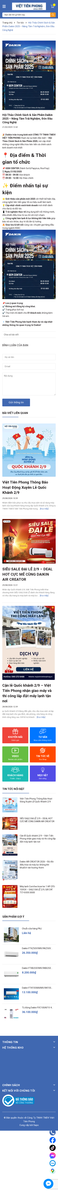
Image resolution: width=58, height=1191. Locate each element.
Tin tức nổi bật (13, 789)
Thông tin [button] (10, 1042)
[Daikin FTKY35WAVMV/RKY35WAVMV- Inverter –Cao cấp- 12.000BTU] (11, 993)
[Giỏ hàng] (53, 6)
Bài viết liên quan (15, 413)
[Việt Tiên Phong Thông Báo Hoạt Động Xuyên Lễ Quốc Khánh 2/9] (29, 450)
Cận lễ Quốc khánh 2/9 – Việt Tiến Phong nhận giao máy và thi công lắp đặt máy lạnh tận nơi (38, 838)
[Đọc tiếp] (44, 509)
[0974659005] (52, 1132)
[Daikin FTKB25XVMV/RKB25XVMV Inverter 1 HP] (11, 974)
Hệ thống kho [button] (13, 1047)
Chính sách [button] (11, 1085)
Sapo (36, 1125)
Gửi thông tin (16, 402)
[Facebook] (52, 1140)
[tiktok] (52, 1148)
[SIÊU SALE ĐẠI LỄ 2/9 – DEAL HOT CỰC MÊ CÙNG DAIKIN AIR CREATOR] (29, 541)
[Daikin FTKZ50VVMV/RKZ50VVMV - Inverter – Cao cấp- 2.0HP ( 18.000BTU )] (11, 954)
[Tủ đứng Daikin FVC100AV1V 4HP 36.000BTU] (11, 1013)
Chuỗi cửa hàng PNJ (32, 928)
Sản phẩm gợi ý (13, 916)
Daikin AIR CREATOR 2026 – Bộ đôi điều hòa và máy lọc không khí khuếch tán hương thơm (37, 864)
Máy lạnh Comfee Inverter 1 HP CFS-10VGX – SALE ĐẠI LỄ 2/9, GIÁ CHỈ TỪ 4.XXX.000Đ (37, 889)
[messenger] (52, 1155)
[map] (52, 1171)
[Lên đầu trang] (52, 1179)
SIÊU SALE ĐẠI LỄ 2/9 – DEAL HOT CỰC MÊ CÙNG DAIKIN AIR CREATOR (27, 574)
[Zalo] (52, 1163)
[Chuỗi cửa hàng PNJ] (11, 934)
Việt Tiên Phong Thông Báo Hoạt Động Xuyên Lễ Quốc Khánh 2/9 (25, 487)
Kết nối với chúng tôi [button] (18, 1090)
